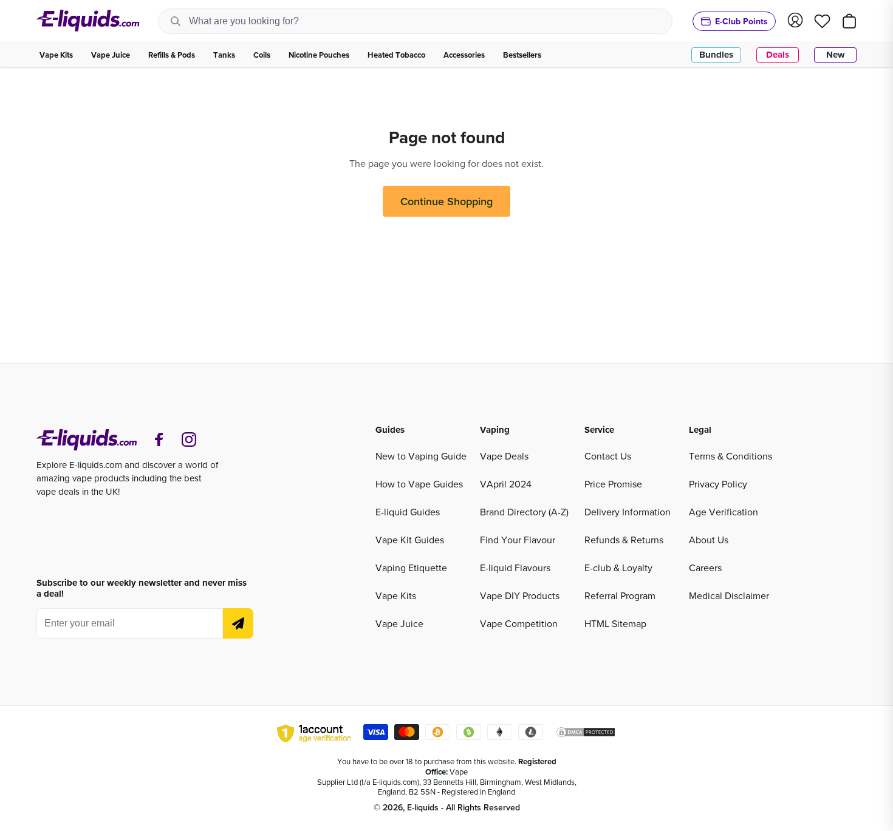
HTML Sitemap (615, 623)
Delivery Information (627, 511)
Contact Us (607, 456)
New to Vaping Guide (421, 456)
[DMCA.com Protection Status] (585, 734)
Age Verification (723, 511)
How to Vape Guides (419, 483)
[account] (795, 21)
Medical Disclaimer (729, 595)
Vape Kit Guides (409, 539)
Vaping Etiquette (411, 567)
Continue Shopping (446, 201)
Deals (777, 54)
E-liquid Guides (407, 511)
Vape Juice (399, 623)
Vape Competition (519, 623)
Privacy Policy (718, 483)
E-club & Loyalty (618, 567)
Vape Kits (395, 595)
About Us (708, 539)
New (835, 54)
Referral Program (619, 595)
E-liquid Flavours (515, 567)
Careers (705, 567)
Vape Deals (504, 456)
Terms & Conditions (730, 456)
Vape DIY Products (519, 595)
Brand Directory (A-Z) (524, 511)
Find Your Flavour (517, 539)
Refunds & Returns (623, 539)
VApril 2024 (506, 483)
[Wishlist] (822, 21)
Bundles (716, 54)
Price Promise (613, 483)
